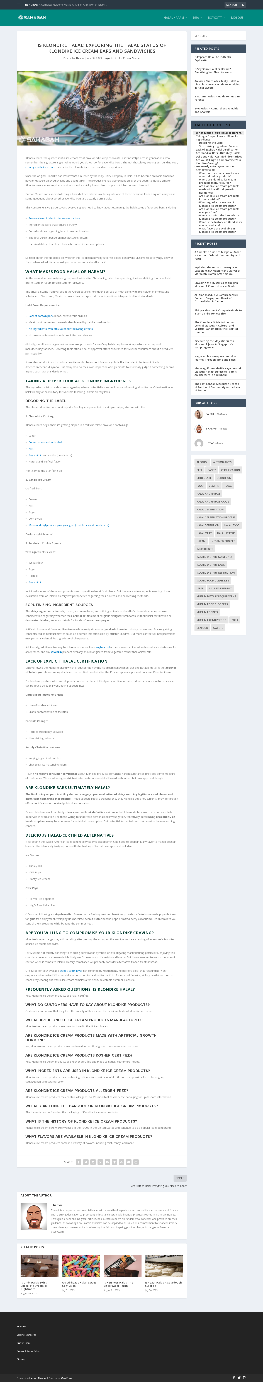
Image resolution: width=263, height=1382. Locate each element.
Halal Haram (174, 18)
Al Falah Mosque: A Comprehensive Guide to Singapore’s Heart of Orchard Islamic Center (216, 298)
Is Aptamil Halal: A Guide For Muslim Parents (217, 98)
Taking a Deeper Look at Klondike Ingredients (217, 138)
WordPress (66, 1378)
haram (201, 541)
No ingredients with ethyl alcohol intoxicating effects (61, 328)
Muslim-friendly (220, 588)
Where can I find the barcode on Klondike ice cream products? (219, 217)
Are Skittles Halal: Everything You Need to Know (66, 4)
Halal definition (208, 525)
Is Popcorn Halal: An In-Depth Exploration (212, 58)
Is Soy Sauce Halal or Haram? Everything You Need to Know (213, 70)
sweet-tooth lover (71, 970)
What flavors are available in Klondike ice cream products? (217, 230)
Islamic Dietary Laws (211, 564)
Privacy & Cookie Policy (28, 1351)
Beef (199, 470)
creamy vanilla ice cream (40, 167)
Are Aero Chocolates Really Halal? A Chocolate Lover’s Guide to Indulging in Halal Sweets (217, 84)
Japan (200, 588)
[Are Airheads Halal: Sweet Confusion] (81, 1266)
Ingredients (111, 58)
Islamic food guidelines (213, 580)
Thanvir (80, 58)
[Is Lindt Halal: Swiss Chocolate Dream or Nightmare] (40, 1266)
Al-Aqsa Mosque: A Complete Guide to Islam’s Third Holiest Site (218, 312)
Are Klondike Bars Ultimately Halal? (218, 153)
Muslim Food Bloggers (212, 604)
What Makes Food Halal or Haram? (219, 132)
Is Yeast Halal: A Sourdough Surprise (163, 1284)
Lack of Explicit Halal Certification (217, 149)
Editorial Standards (26, 1334)
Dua (196, 18)
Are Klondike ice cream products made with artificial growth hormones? (219, 189)
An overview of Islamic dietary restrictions (55, 218)
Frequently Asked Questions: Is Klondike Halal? (215, 168)
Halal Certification (210, 509)
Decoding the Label (211, 142)
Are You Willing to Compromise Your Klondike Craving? (218, 161)
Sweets (218, 628)
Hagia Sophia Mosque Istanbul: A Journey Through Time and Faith (215, 358)
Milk (31, 448)
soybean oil (103, 647)
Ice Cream (125, 58)
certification (230, 470)
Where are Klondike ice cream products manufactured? (217, 181)
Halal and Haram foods (213, 501)
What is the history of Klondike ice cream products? (220, 223)
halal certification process (216, 517)
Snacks (136, 58)
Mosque (237, 18)
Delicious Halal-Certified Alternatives (219, 156)
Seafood (202, 628)
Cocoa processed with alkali (45, 442)
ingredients (205, 549)
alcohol (202, 462)
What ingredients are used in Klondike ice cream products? (217, 204)
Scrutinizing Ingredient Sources (218, 146)
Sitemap (21, 1359)
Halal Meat (204, 533)
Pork (235, 620)
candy (212, 470)
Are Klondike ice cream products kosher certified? (219, 197)
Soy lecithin (35, 455)
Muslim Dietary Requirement (216, 596)
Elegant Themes (37, 1378)
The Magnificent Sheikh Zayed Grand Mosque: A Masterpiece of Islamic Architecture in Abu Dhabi (217, 372)
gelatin (214, 485)
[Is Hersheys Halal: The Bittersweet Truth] (123, 1266)
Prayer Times (23, 1342)
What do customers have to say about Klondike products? (219, 175)
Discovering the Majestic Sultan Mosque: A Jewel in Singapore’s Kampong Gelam (214, 344)
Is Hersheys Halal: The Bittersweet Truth (118, 1284)
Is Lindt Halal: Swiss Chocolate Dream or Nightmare (34, 1286)
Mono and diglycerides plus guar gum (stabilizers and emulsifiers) (69, 525)
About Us (21, 1326)
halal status (226, 533)
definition (224, 478)
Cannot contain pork (41, 316)
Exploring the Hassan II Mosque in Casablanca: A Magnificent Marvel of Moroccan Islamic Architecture (217, 271)
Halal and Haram (208, 493)
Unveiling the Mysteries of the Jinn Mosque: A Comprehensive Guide (216, 284)
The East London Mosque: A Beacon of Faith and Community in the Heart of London (218, 387)
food (200, 485)
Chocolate (204, 478)
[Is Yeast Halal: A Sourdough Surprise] (164, 1266)
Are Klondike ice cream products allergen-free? (219, 210)
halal (228, 485)
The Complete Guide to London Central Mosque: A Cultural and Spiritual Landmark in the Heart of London (216, 327)
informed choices (223, 541)
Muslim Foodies (207, 612)
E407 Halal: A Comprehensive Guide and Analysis (216, 110)
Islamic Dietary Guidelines (214, 557)
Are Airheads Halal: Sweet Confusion (79, 1284)
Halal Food (232, 525)
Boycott (215, 18)
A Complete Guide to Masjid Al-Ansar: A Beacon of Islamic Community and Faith (217, 255)
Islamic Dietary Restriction (216, 572)
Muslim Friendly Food (211, 620)
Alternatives (222, 462)
